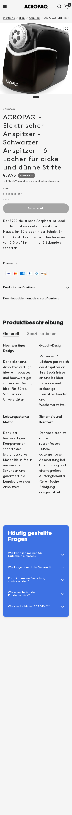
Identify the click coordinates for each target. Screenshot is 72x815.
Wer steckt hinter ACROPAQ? (29, 606)
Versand (20, 181)
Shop (22, 18)
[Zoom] (67, 28)
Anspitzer (34, 18)
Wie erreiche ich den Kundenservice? (22, 594)
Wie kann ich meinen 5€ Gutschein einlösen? (25, 555)
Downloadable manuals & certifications (31, 298)
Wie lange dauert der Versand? (29, 567)
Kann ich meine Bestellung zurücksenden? (26, 580)
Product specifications (19, 287)
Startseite (9, 18)
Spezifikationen (42, 334)
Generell (11, 334)
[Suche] (59, 6)
